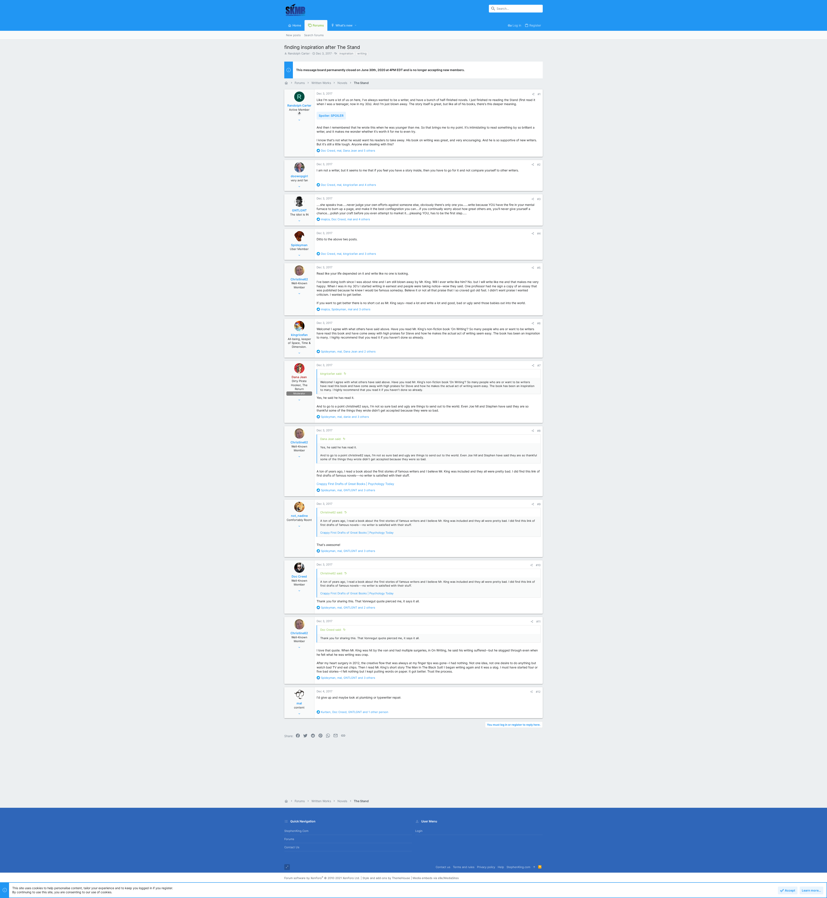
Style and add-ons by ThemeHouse (386, 878)
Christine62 (299, 279)
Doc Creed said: (331, 629)
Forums (289, 839)
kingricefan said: (331, 373)
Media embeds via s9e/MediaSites (436, 878)
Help (501, 867)
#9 (539, 504)
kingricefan (299, 335)
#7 (539, 365)
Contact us (291, 847)
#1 (539, 94)
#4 (539, 233)
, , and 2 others (348, 351)
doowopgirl (299, 176)
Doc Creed (299, 576)
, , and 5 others (348, 150)
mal (299, 703)
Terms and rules (463, 867)
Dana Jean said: (330, 439)
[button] (355, 25)
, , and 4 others (348, 184)
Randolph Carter (299, 53)
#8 (539, 430)
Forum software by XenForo (322, 878)
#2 (539, 164)
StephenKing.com (296, 831)
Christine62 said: (331, 512)
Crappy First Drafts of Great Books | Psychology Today (355, 484)
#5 (539, 267)
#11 (538, 621)
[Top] (534, 867)
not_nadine (299, 515)
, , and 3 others (348, 253)
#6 (539, 323)
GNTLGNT (299, 210)
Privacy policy (486, 867)
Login (419, 831)
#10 (538, 565)
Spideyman (299, 245)
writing (362, 53)
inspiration (346, 53)
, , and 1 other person (354, 712)
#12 (538, 691)
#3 (539, 199)
